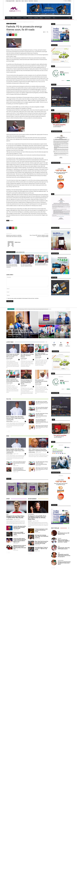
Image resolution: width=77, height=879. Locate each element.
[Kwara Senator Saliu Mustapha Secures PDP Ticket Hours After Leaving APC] (12, 259)
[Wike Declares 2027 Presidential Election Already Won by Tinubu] (41, 374)
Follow (60, 342)
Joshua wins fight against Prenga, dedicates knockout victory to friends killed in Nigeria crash (19, 540)
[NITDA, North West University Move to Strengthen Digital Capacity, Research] (63, 318)
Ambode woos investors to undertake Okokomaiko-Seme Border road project (14, 236)
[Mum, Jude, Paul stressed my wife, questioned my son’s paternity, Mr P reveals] (31, 543)
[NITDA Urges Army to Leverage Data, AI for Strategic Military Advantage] (47, 331)
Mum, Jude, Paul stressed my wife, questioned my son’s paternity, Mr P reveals (41, 542)
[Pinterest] (13, 35)
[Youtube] (70, 1)
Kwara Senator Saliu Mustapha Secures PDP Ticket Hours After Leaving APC (11, 266)
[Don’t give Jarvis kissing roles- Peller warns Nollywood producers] (31, 537)
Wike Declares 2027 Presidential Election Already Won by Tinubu (41, 381)
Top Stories (14, 23)
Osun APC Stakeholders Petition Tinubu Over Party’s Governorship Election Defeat (12, 380)
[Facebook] (64, 1)
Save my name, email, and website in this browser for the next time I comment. (23, 298)
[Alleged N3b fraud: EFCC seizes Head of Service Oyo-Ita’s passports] (54, 555)
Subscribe (68, 342)
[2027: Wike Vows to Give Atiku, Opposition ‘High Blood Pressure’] (27, 259)
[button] (69, 17)
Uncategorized (60, 560)
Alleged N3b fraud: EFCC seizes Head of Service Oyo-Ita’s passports (64, 555)
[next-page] (9, 269)
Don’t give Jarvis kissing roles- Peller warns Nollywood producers (41, 536)
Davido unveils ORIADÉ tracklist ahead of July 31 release (19, 533)
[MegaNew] (15, 9)
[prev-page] (7, 269)
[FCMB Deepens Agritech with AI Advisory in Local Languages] (32, 489)
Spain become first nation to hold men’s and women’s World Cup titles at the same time (19, 547)
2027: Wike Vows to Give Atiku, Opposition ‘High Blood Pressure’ (27, 355)
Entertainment (32, 498)
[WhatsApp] (16, 35)
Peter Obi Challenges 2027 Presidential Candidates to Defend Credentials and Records (42, 421)
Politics (8, 399)
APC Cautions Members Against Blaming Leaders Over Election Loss (41, 354)
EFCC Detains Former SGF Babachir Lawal (63, 533)
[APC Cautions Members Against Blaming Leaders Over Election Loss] (41, 259)
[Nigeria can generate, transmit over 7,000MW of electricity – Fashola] (54, 540)
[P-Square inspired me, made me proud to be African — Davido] (31, 531)
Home (7, 21)
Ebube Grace (17, 242)
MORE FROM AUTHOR (20, 252)
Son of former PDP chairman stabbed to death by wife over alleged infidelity (39, 236)
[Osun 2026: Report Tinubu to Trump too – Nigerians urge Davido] (31, 549)
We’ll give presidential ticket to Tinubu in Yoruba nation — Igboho (64, 563)
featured (11, 220)
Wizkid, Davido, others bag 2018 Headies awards (64, 548)
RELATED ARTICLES (11, 252)
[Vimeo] (68, 1)
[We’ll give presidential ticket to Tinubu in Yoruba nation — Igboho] (54, 562)
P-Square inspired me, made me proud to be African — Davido (41, 530)
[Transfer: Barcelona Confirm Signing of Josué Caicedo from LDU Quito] (9, 528)
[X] (67, 1)
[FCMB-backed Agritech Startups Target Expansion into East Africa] (47, 318)
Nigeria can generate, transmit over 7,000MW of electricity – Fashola (64, 541)
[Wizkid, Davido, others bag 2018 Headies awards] (54, 548)
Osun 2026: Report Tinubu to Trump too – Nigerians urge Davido (41, 548)
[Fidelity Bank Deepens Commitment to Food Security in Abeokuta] (43, 489)
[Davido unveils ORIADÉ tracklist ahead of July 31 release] (9, 534)
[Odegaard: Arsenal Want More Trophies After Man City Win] (16, 507)
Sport (8, 498)
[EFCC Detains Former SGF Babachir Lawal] (54, 533)
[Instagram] (65, 1)
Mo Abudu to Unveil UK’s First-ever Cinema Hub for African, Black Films (37, 517)
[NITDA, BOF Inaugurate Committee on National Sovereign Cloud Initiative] (22, 324)
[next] (69, 309)
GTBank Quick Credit (56, 472)
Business (11, 21)
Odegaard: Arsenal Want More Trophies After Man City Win (15, 516)
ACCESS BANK (55, 351)
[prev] (67, 309)
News (11, 23)
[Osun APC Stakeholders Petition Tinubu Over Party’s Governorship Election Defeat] (12, 374)
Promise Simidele (9, 358)
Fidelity (53, 441)
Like (54, 342)
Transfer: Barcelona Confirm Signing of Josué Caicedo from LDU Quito (19, 527)
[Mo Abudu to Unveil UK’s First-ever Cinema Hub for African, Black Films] (38, 507)
